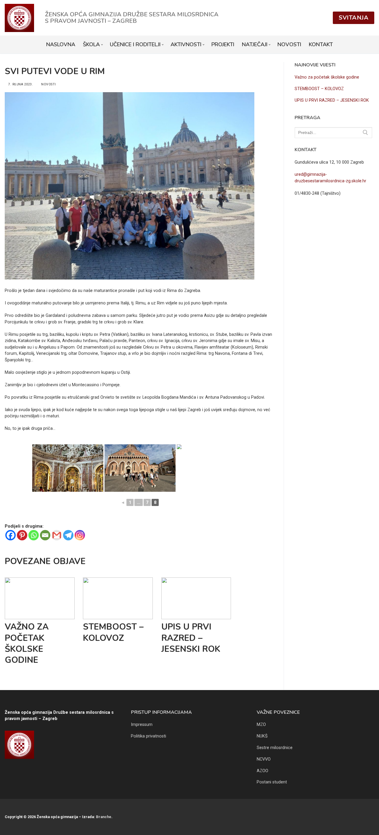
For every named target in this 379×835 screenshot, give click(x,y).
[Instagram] (80, 535)
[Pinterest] (22, 535)
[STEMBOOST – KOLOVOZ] (118, 598)
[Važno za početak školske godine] (40, 598)
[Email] (45, 535)
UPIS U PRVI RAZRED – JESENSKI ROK (190, 638)
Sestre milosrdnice (275, 747)
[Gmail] (57, 535)
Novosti (48, 84)
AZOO (262, 770)
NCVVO (264, 759)
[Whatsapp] (33, 535)
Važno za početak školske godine (27, 643)
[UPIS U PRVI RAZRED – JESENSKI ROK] (196, 598)
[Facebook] (10, 535)
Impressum (141, 724)
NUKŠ (262, 736)
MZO (261, 724)
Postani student (272, 782)
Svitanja (353, 18)
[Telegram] (68, 535)
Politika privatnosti (148, 736)
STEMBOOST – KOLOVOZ (113, 632)
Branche (103, 817)
